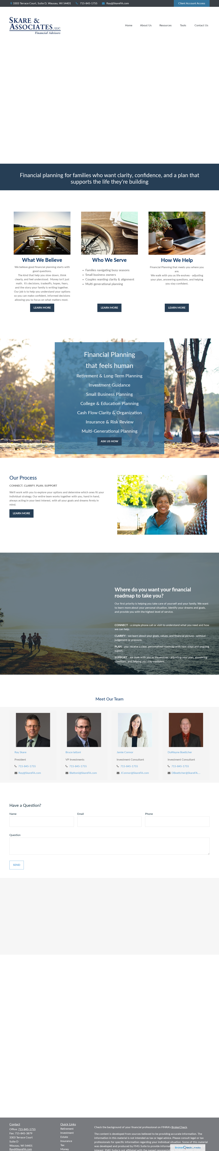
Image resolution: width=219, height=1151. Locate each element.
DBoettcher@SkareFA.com (187, 773)
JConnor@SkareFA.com (135, 773)
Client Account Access (191, 3)
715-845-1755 (88, 3)
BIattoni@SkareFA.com (83, 773)
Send (16, 865)
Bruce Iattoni (73, 752)
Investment (67, 1133)
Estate (64, 1137)
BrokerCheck (179, 1127)
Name (12, 814)
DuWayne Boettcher (180, 752)
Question (15, 835)
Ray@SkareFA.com (117, 3)
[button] (129, 26)
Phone (149, 814)
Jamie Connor (125, 752)
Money (64, 1149)
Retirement (67, 1128)
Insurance (66, 1141)
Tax (62, 1145)
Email (80, 814)
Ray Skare (20, 752)
